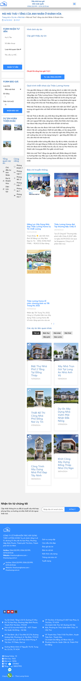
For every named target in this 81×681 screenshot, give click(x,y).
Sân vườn (58, 337)
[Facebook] (4, 611)
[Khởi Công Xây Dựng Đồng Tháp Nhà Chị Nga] (66, 453)
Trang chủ (6, 17)
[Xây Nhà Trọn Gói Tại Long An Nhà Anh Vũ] (66, 361)
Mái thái (21, 17)
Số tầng (6, 93)
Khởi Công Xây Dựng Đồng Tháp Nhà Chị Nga (66, 463)
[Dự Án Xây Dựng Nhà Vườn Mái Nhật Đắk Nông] (66, 403)
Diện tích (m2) (8, 101)
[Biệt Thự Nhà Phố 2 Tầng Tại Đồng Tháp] (39, 361)
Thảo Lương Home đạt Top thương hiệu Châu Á (65, 225)
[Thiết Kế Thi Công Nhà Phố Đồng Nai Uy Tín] (39, 407)
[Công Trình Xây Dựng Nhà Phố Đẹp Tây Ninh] (39, 461)
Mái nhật (57, 333)
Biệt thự (46, 333)
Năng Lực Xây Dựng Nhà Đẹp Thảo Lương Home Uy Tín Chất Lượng (39, 226)
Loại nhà (6, 86)
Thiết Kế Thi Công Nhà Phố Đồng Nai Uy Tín (38, 417)
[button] (74, 4)
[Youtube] (8, 611)
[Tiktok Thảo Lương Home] (15, 611)
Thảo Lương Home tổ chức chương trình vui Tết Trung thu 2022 (38, 303)
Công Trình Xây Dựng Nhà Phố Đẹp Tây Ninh (39, 471)
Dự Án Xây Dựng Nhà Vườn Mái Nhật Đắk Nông (64, 414)
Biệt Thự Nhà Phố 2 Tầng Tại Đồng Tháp (39, 371)
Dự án (13, 17)
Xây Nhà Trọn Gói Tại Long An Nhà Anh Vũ (66, 371)
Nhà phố (46, 337)
